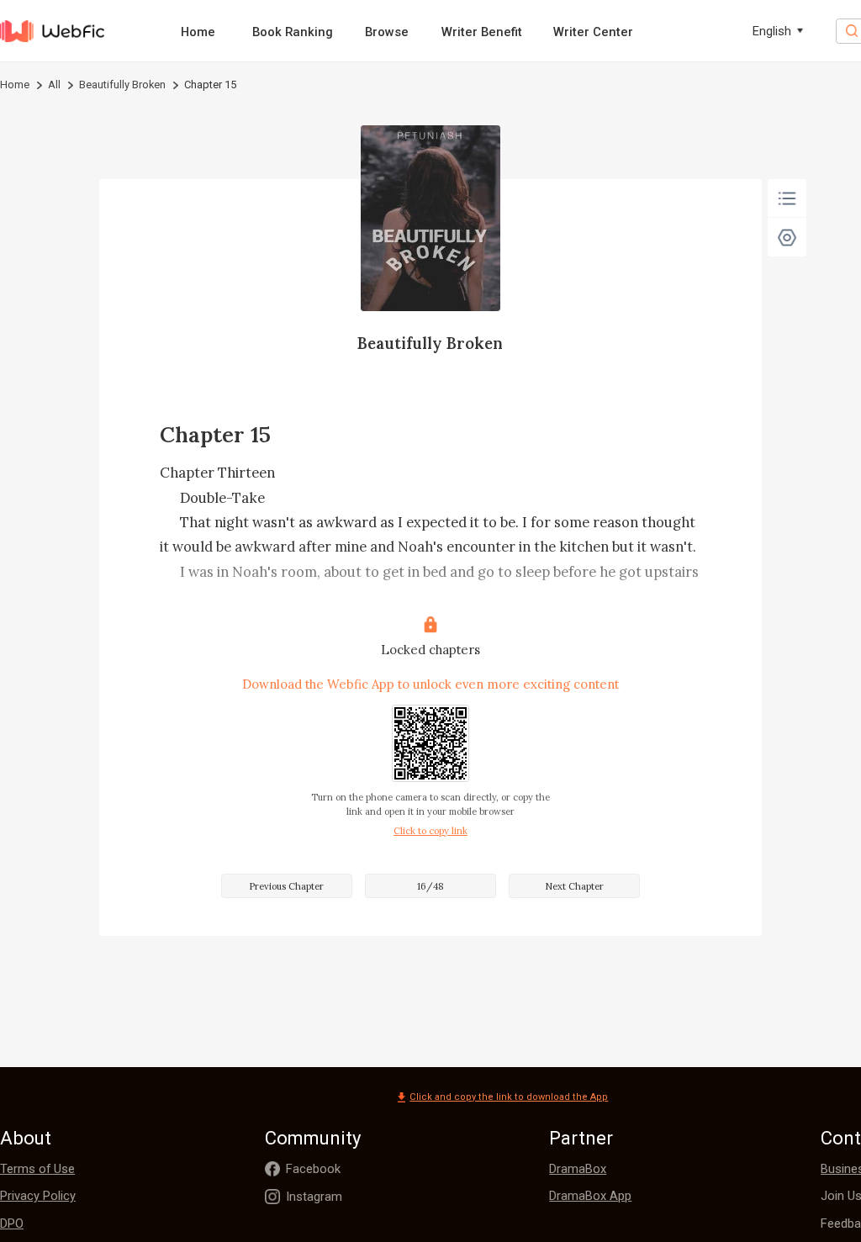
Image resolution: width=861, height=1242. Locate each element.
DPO (12, 1223)
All (54, 84)
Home (198, 32)
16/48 (430, 886)
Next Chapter (574, 886)
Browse (387, 32)
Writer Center (593, 32)
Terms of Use (37, 1168)
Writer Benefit (481, 32)
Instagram (314, 1196)
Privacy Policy (38, 1195)
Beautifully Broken (122, 84)
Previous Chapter (286, 886)
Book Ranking (292, 32)
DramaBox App (590, 1195)
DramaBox (577, 1168)
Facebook (313, 1168)
